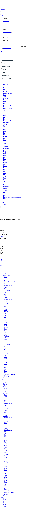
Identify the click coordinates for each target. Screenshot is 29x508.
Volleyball (5, 477)
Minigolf (5, 319)
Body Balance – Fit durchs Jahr (7, 331)
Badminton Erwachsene (7, 328)
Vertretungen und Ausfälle (4, 204)
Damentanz (5, 364)
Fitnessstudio (5, 314)
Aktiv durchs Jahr (6, 327)
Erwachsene (4, 444)
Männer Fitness (6, 345)
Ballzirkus (5, 404)
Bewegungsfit (5, 330)
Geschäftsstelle (4, 381)
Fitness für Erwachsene (6, 336)
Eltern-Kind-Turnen (6, 273)
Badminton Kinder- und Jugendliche (8, 285)
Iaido (4, 342)
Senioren (4, 361)
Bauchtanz (5, 329)
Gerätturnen (5, 278)
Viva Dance (5, 284)
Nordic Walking (6, 366)
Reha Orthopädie (6, 375)
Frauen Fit (5, 339)
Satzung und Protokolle (5, 385)
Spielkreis (5, 274)
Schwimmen (5, 283)
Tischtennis (5, 297)
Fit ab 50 (5, 334)
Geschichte (4, 380)
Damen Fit (5, 363)
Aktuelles (2, 15)
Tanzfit (5, 368)
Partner (2, 8)
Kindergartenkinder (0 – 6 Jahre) (6, 275)
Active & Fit (5, 326)
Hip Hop (5, 317)
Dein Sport (2, 51)
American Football (6, 311)
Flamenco (5, 337)
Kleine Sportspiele (6, 279)
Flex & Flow (5, 338)
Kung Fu (5, 280)
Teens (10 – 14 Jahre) (5, 416)
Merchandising (3, 9)
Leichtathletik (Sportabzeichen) (7, 290)
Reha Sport (5, 350)
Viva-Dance (5, 325)
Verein (2, 379)
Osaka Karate (5, 292)
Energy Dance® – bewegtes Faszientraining (9, 333)
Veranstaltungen (3, 203)
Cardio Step (5, 332)
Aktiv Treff (5, 362)
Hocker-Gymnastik (6, 365)
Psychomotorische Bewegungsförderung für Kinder (10, 281)
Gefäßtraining (5, 371)
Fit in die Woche (6, 335)
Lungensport (5, 491)
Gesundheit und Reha (5, 370)
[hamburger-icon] (0, 14)
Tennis (5, 308)
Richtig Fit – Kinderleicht (7, 293)
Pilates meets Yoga (6, 348)
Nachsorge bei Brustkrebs (7, 373)
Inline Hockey (5, 302)
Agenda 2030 (4, 498)
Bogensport (5, 286)
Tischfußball (5, 324)
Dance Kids (5, 287)
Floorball (5, 315)
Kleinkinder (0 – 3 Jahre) (5, 272)
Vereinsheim (4, 386)
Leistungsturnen (6, 291)
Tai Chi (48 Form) (6, 353)
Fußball (5, 288)
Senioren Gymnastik (6, 367)
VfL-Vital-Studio (5, 377)
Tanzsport (5, 355)
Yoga (4, 360)
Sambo (5, 282)
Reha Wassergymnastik (6, 376)
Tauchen (5, 296)
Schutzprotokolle (5, 384)
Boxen (5, 313)
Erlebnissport (5, 277)
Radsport (5, 349)
